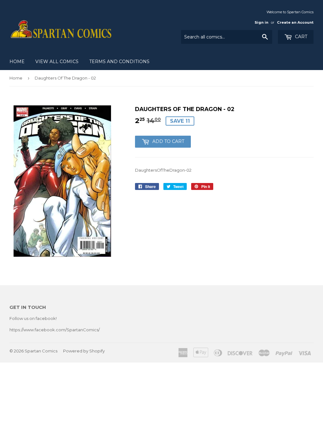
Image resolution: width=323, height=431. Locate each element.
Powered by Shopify (84, 350)
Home (17, 61)
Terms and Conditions (119, 61)
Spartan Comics (41, 350)
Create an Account (295, 22)
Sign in (261, 22)
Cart (300, 36)
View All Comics (57, 61)
